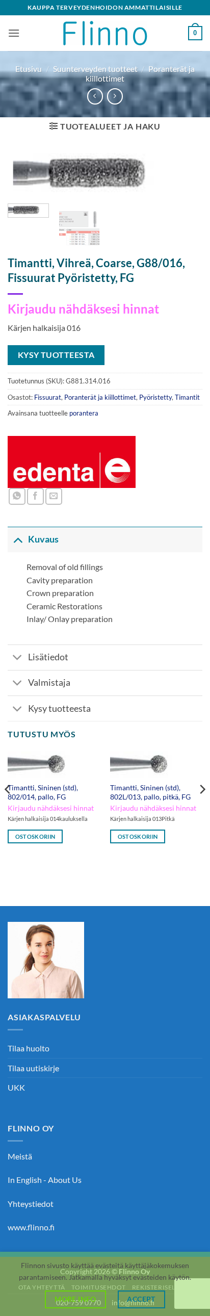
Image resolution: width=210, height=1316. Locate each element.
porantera (83, 413)
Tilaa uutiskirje (33, 1068)
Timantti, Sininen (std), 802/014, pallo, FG (43, 792)
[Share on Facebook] (35, 496)
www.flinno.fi (31, 1227)
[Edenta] (72, 462)
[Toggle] (18, 539)
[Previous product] (115, 96)
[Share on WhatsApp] (17, 496)
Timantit (187, 397)
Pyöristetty (155, 397)
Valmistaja (49, 682)
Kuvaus (43, 539)
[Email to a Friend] (53, 496)
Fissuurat (47, 397)
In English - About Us (45, 1179)
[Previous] (24, 180)
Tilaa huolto (28, 1048)
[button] (14, 32)
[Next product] (95, 96)
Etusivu (28, 68)
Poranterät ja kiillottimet (100, 397)
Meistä (20, 1156)
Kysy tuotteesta (59, 708)
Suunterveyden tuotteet (95, 68)
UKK (16, 1087)
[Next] (185, 180)
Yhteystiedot (31, 1203)
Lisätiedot (48, 657)
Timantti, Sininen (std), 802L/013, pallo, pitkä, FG (150, 792)
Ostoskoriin (35, 836)
